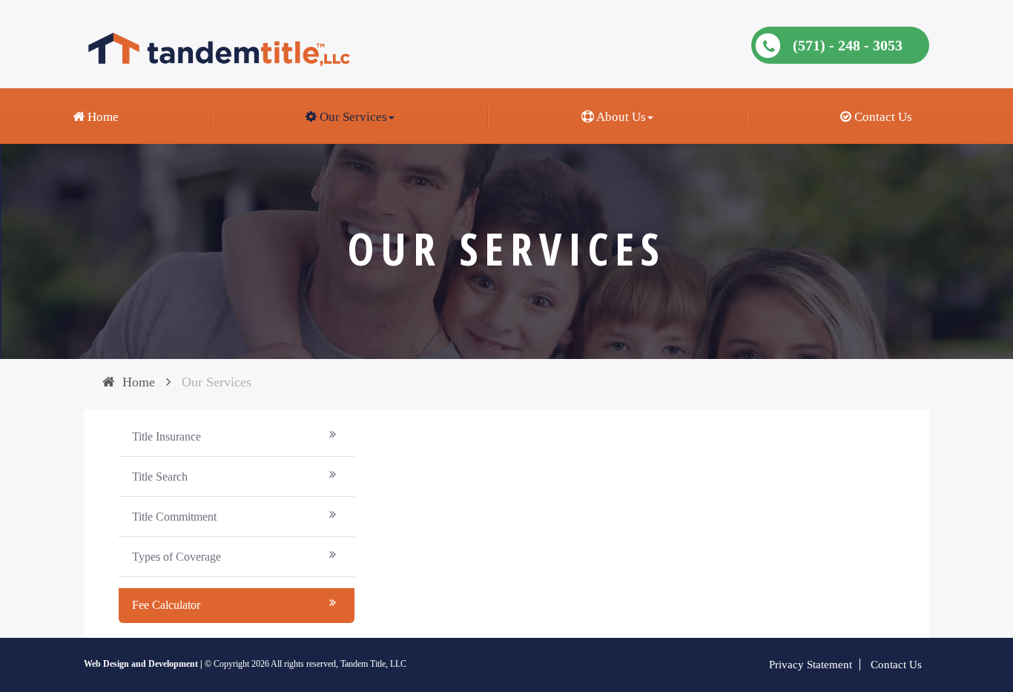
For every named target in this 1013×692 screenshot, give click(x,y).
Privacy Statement (810, 664)
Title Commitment (174, 516)
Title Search (160, 476)
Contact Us (881, 117)
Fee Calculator (166, 605)
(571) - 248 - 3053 (848, 45)
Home (102, 117)
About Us (620, 117)
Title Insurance (166, 436)
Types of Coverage (176, 556)
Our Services (352, 117)
